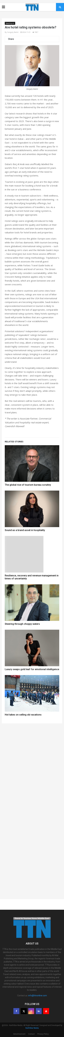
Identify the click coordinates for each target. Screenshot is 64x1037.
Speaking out (10, 23)
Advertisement (19, 1034)
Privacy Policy (43, 1034)
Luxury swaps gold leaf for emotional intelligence (32, 669)
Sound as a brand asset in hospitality (25, 530)
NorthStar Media (32, 1028)
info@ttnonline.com (37, 995)
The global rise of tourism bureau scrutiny (28, 484)
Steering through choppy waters (22, 623)
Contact (31, 1034)
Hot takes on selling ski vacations (23, 714)
